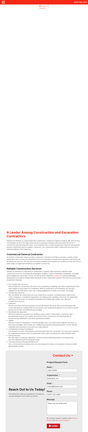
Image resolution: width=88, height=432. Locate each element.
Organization (53, 375)
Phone (49, 391)
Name (50, 367)
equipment (58, 276)
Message (51, 399)
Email (50, 383)
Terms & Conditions (62, 420)
